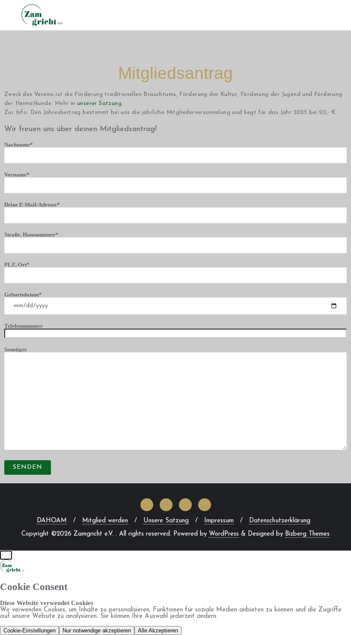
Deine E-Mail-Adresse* (32, 205)
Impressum (219, 521)
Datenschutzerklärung (279, 521)
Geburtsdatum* (23, 295)
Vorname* (17, 175)
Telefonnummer (23, 326)
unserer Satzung (99, 103)
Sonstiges (15, 350)
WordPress (224, 534)
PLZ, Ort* (17, 265)
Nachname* (18, 145)
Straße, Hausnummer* (31, 235)
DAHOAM (52, 521)
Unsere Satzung (166, 521)
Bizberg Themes (307, 534)
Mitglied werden (105, 521)
